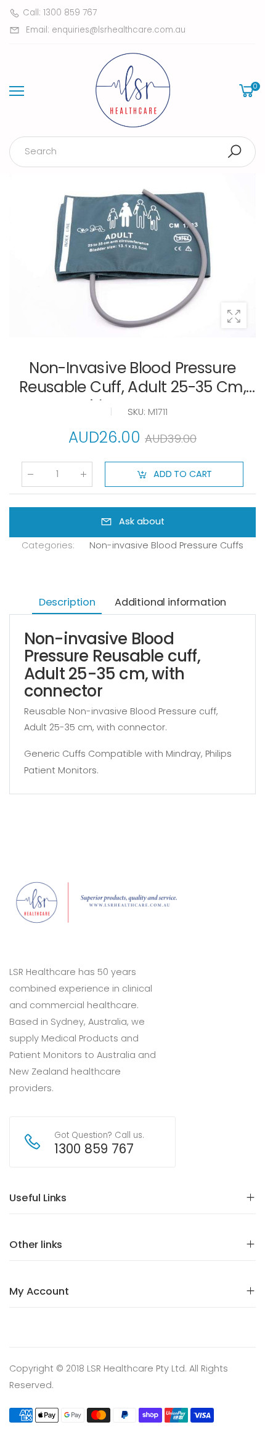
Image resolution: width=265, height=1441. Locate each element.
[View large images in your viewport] (234, 315)
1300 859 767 (94, 1149)
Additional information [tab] (170, 602)
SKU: (138, 412)
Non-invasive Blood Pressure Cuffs (166, 545)
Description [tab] (67, 602)
